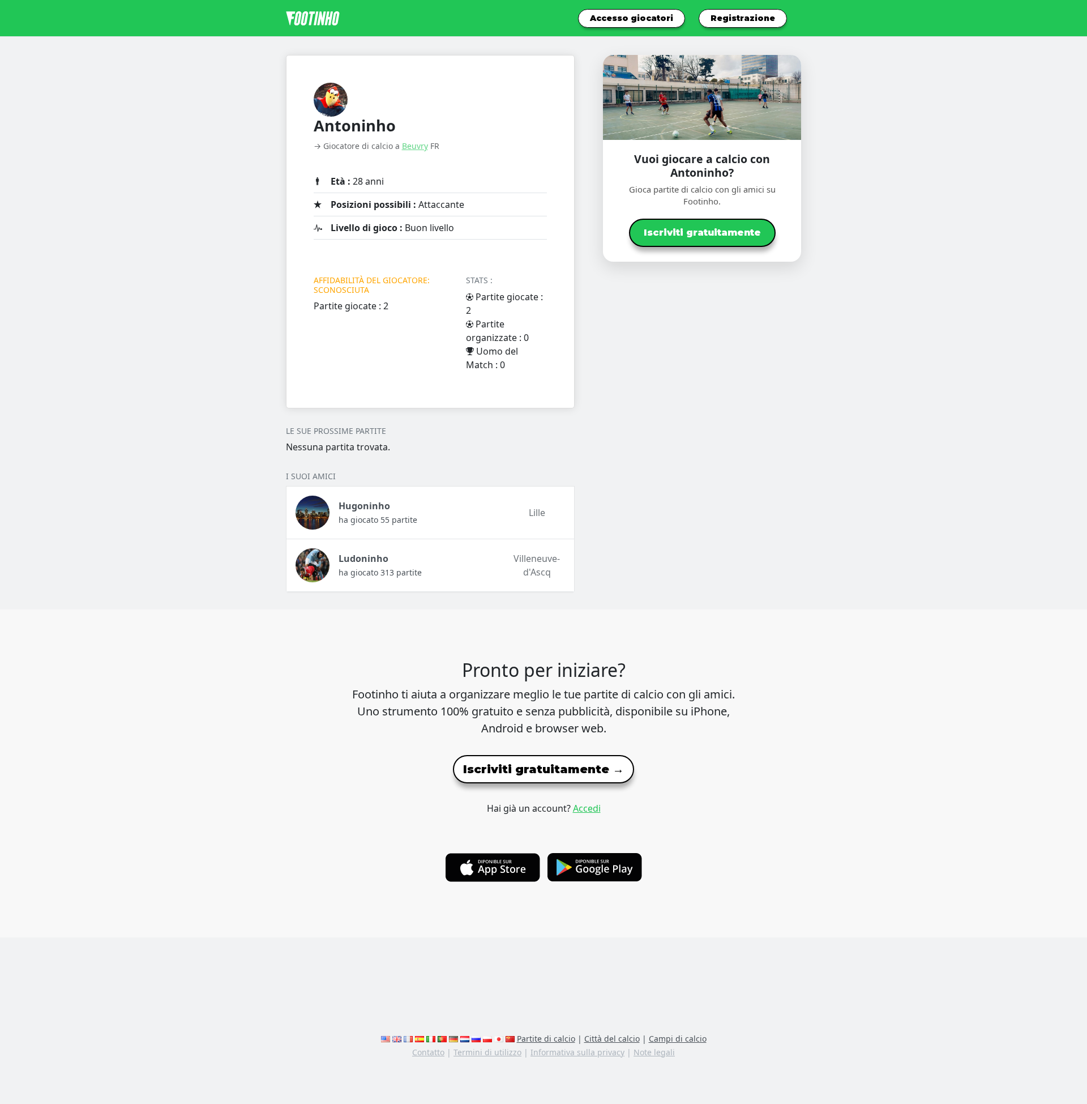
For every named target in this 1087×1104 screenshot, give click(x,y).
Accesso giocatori (631, 18)
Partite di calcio (546, 1038)
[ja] (498, 1038)
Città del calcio (612, 1038)
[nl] (464, 1038)
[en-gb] (396, 1038)
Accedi (587, 808)
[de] (453, 1038)
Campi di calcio (678, 1038)
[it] (430, 1038)
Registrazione (743, 18)
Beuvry (415, 145)
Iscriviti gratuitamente (702, 232)
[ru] (476, 1038)
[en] (385, 1038)
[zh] (510, 1038)
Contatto (428, 1052)
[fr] (408, 1038)
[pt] (442, 1038)
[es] (419, 1038)
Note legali (654, 1052)
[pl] (487, 1038)
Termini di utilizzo (487, 1052)
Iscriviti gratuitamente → (543, 769)
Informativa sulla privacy (577, 1052)
